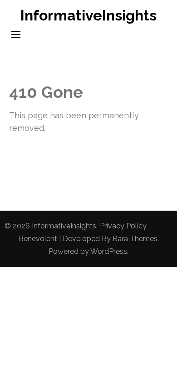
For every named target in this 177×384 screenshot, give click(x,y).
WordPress (108, 251)
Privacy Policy (123, 226)
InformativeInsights (88, 15)
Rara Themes (135, 238)
